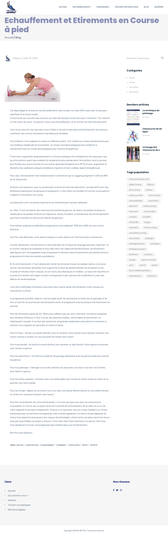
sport (85, 445)
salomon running (148, 260)
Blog (146, 7)
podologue (74, 445)
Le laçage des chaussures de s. (151, 148)
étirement (61, 445)
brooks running (149, 206)
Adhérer (158, 7)
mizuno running (150, 228)
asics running (154, 195)
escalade (146, 217)
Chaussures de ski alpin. (152, 130)
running (132, 260)
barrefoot (133, 206)
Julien (147, 117)
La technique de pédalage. (150, 112)
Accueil (63, 7)
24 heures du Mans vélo (139, 179)
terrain (154, 265)
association (32, 445)
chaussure (133, 211)
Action (132, 78)
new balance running (137, 233)
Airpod (16, 58)
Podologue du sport (137, 249)
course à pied (149, 211)
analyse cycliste (136, 195)
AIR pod (19, 445)
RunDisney (133, 254)
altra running (134, 190)
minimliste (133, 228)
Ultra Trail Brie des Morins (139, 271)
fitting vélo (133, 222)
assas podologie (135, 201)
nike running (134, 238)
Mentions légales (17, 509)
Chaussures (102, 7)
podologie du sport (137, 244)
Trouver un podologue (126, 7)
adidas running (135, 185)
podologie (149, 238)
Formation (133, 87)
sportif (94, 445)
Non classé (133, 92)
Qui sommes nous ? (82, 7)
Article (132, 82)
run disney (148, 254)
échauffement (47, 445)
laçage (147, 222)
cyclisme (133, 217)
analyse (149, 190)
